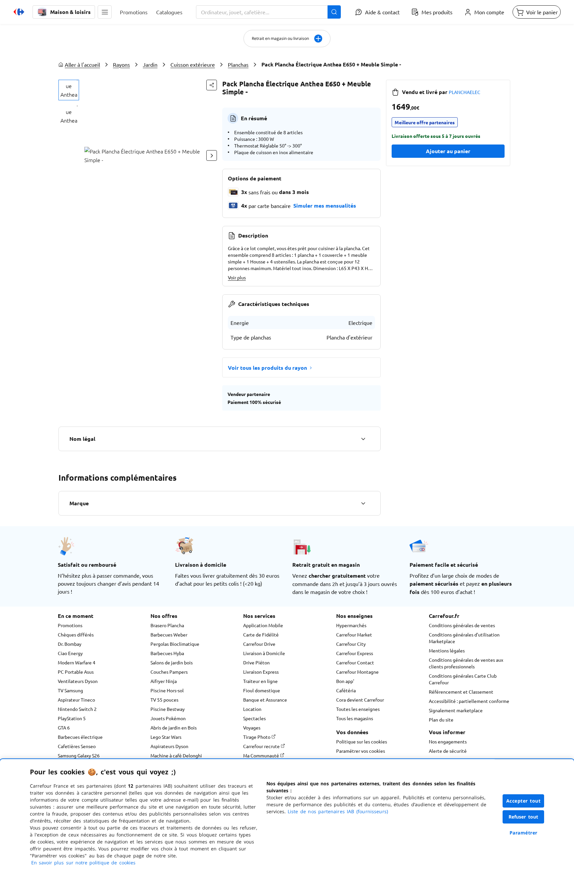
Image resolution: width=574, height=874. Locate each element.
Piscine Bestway (167, 709)
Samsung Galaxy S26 (79, 755)
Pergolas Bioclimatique (174, 644)
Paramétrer (523, 832)
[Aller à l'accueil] (19, 12)
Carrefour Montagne (357, 672)
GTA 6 (64, 727)
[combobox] (268, 12)
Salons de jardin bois (171, 662)
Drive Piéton (256, 662)
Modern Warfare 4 (76, 662)
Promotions (70, 625)
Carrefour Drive (259, 644)
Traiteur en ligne (260, 681)
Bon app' (345, 681)
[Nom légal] (363, 438)
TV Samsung (70, 690)
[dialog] (287, 816)
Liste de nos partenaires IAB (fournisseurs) (338, 811)
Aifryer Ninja (163, 681)
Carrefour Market (354, 634)
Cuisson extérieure (192, 64)
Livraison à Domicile (264, 653)
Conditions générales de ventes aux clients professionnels (466, 663)
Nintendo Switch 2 (77, 709)
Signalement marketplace (456, 710)
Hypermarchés (351, 625)
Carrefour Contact (355, 662)
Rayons (121, 64)
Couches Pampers (169, 672)
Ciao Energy (70, 653)
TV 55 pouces (164, 700)
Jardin (150, 64)
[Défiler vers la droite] (211, 155)
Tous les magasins (354, 718)
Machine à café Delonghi (176, 755)
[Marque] (363, 503)
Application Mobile (263, 625)
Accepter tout (523, 801)
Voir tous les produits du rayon (267, 367)
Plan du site (441, 720)
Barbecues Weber (168, 634)
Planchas (238, 64)
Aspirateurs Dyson (169, 746)
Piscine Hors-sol (167, 690)
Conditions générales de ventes (462, 625)
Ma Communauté (261, 755)
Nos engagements (448, 741)
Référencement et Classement (461, 692)
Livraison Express (261, 672)
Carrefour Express (354, 653)
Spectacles (254, 718)
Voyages (251, 727)
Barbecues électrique (80, 737)
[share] (211, 85)
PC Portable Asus (76, 672)
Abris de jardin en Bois (173, 727)
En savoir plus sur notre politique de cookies (83, 862)
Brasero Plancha (167, 625)
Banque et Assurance (265, 700)
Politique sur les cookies (361, 741)
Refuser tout (523, 817)
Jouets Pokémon (168, 718)
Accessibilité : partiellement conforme (469, 701)
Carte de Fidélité (261, 634)
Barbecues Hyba (167, 653)
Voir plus (237, 277)
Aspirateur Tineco (76, 700)
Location (252, 709)
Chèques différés (76, 634)
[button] (105, 12)
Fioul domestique (261, 690)
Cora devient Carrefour (360, 700)
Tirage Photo (257, 737)
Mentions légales (447, 650)
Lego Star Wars (165, 737)
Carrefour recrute (262, 746)
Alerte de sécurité (448, 751)
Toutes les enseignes (358, 709)
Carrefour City (351, 644)
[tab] (68, 90)
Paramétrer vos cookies (360, 751)
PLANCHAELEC (464, 92)
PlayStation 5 (72, 718)
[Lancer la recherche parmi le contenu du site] (334, 12)
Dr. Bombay (69, 644)
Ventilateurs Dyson (78, 681)
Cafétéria (346, 690)
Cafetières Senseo (77, 746)
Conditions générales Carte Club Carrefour (463, 679)
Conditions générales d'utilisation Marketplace (464, 637)
